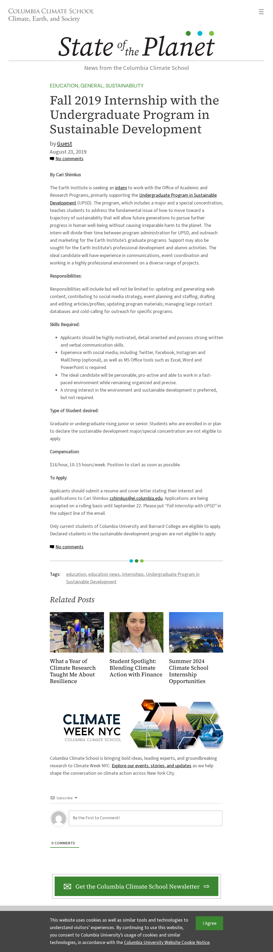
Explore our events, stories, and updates (151, 765)
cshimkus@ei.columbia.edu (136, 498)
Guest (64, 143)
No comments (69, 158)
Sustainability (124, 85)
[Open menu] (261, 12)
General (92, 85)
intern (121, 187)
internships (133, 574)
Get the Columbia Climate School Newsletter (137, 886)
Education (64, 85)
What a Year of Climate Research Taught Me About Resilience (73, 671)
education (76, 574)
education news (104, 574)
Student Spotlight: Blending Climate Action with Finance (136, 668)
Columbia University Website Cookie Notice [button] (167, 942)
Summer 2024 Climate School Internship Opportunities (188, 671)
